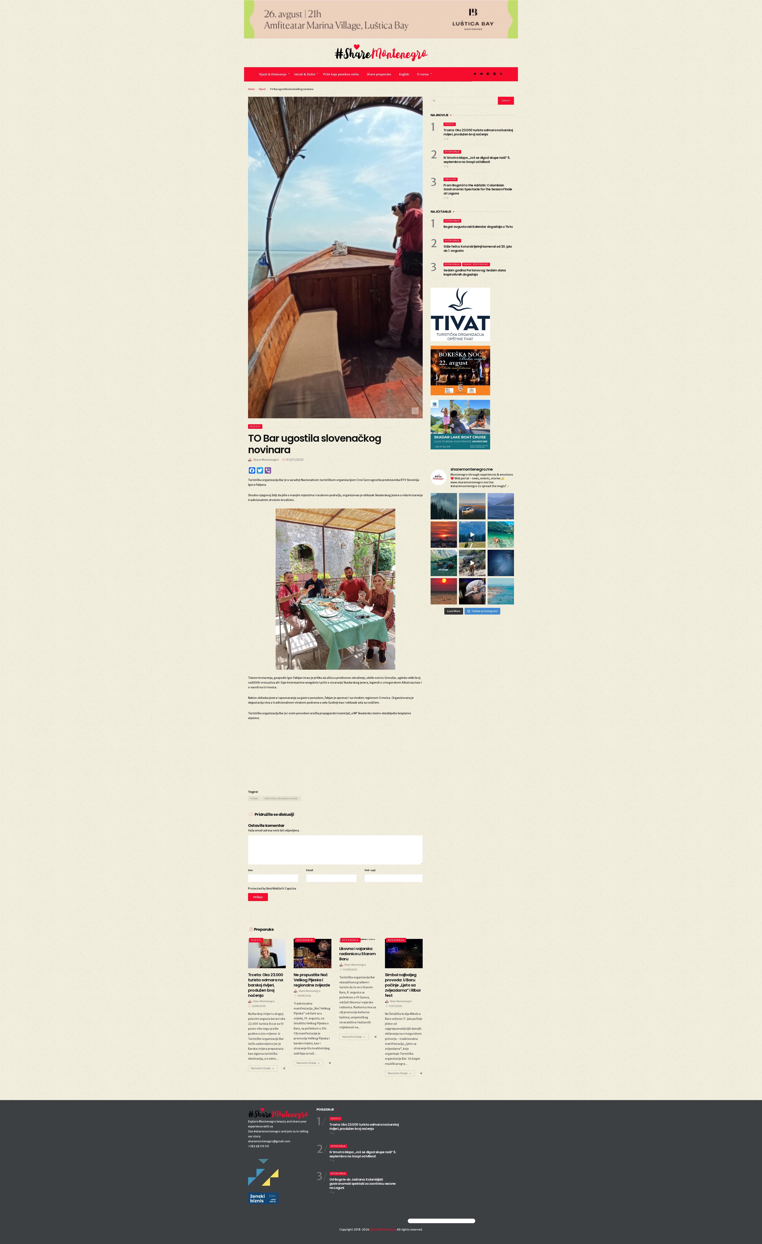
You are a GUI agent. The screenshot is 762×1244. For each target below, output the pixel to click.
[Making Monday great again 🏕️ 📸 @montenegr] (444, 563)
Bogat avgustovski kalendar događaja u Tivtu (478, 226)
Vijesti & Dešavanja (272, 74)
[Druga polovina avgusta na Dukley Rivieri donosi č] (472, 591)
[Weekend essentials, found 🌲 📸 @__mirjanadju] (444, 506)
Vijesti (262, 89)
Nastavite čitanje (261, 1068)
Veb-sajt (370, 870)
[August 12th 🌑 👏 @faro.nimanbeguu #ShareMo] (444, 591)
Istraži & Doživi (304, 74)
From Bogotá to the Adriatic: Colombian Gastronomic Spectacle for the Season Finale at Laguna (478, 189)
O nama (423, 74)
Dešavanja (305, 940)
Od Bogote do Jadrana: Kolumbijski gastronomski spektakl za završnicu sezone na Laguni (362, 1183)
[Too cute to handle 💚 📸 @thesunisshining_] (472, 563)
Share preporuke (379, 74)
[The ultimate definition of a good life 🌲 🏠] (472, 534)
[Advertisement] (335, 754)
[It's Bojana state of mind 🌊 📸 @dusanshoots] (472, 506)
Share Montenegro (382, 1229)
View (264, 953)
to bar (254, 798)
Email (309, 870)
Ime (250, 870)
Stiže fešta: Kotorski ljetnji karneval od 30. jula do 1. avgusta (478, 248)
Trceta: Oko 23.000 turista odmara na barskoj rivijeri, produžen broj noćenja (478, 132)
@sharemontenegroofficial (425, 1221)
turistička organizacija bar (280, 798)
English (404, 74)
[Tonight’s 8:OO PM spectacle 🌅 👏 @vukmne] (444, 534)
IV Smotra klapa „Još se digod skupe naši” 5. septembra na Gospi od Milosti (477, 159)
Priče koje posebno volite (341, 74)
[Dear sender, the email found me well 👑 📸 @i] (501, 506)
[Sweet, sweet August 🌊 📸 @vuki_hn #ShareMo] (501, 591)
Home (251, 89)
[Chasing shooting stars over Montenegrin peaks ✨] (501, 563)
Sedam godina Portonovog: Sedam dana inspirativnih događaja (475, 272)
